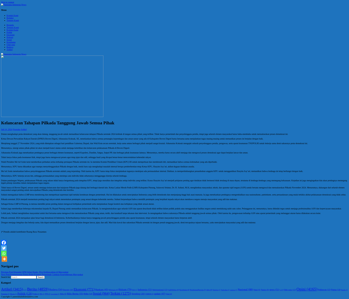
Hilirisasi (113, 290)
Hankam (101, 289)
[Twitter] (4, 248)
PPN (47, 294)
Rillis (88, 294)
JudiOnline (173, 290)
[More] (4, 259)
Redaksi (10, 18)
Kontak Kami (12, 15)
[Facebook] (4, 242)
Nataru (265, 290)
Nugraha (16, 129)
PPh (42, 294)
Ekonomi (10, 35)
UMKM (149, 294)
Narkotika (225, 290)
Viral (169, 294)
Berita (38, 289)
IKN (134, 290)
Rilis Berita (75, 293)
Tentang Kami (13, 20)
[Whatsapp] (4, 253)
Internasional (160, 289)
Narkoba (216, 290)
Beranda (10, 25)
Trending (138, 293)
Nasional (245, 289)
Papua (336, 289)
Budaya (10, 47)
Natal (256, 290)
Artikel (10, 49)
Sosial (9, 40)
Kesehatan (11, 42)
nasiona (233, 290)
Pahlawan (324, 289)
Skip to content (7, 2)
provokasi (55, 294)
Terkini (120, 293)
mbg (209, 290)
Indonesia (145, 289)
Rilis (63, 294)
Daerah (68, 290)
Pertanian (5, 294)
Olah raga (11, 45)
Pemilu (344, 290)
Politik (9, 32)
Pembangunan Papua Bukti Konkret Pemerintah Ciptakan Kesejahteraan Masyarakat (42, 274)
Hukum (10, 37)
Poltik (36, 294)
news (274, 289)
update (159, 293)
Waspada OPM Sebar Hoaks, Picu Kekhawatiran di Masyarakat (34, 272)
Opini (307, 289)
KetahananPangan (198, 290)
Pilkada (13, 294)
